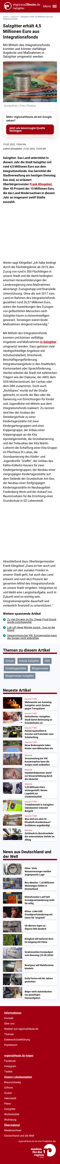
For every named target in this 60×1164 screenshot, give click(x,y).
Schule (10, 660)
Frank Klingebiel (41, 184)
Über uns (9, 1023)
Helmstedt (10, 1098)
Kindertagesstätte (16, 668)
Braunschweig (12, 1082)
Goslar (8, 1093)
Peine (7, 1103)
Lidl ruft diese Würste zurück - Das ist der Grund (31, 629)
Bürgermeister (40, 668)
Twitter (8, 1071)
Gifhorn (8, 1087)
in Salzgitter (48, 342)
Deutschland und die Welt (19, 1135)
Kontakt (8, 1018)
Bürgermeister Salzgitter (20, 675)
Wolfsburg (10, 1119)
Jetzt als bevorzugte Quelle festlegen (27, 129)
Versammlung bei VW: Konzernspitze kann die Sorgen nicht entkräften (32, 637)
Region (6, 17)
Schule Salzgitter (29, 660)
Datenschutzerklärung (17, 1039)
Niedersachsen (13, 1130)
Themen (9, 1034)
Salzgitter (15, 17)
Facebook (10, 1061)
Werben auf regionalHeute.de (21, 1028)
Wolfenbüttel (11, 1114)
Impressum (10, 1044)
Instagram (10, 1066)
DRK (47, 660)
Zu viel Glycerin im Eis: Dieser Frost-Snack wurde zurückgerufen (31, 621)
